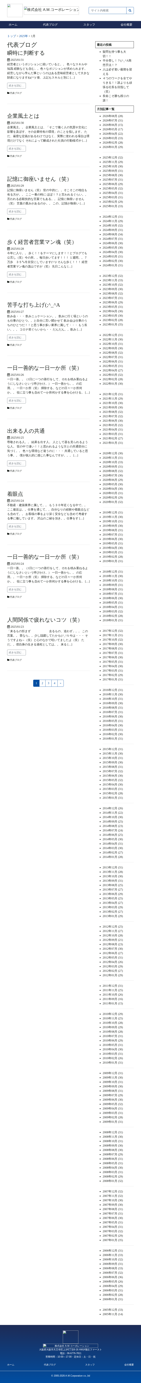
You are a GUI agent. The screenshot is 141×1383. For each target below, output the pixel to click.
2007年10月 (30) (113, 1200)
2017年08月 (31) (113, 648)
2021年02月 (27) (113, 438)
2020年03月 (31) (113, 493)
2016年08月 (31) (113, 707)
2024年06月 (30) (113, 243)
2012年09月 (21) (113, 939)
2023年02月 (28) (113, 320)
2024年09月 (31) (113, 229)
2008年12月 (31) (113, 1132)
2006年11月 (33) (113, 1255)
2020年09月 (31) (113, 466)
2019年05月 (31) (113, 543)
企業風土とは (23, 116)
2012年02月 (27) (113, 970)
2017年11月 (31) (113, 635)
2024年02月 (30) (113, 260)
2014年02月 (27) (113, 852)
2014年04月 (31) (113, 843)
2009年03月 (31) (113, 1112)
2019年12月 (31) (113, 512)
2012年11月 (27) (113, 931)
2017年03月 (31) (113, 670)
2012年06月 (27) (113, 953)
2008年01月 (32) (113, 1180)
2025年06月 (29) (113, 184)
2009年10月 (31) (113, 1082)
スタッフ (89, 24)
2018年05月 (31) (113, 602)
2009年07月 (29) (113, 1095)
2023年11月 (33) (113, 280)
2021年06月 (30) (113, 420)
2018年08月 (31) (113, 589)
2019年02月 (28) (113, 556)
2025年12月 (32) (113, 157)
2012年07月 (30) (113, 948)
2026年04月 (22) (113, 133)
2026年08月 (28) (113, 116)
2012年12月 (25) (113, 926)
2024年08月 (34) (113, 234)
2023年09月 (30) (113, 289)
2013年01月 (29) (113, 916)
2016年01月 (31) (113, 738)
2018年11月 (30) (113, 576)
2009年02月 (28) (113, 1117)
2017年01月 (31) (113, 679)
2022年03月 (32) (113, 374)
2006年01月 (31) (113, 1299)
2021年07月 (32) (113, 416)
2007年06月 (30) (113, 1218)
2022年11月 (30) (113, 339)
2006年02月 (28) (113, 1294)
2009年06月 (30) (113, 1099)
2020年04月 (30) (113, 488)
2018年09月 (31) (113, 584)
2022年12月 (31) (113, 335)
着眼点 (15, 494)
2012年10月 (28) (113, 935)
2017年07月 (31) (113, 652)
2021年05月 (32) (113, 425)
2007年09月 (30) (113, 1204)
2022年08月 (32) (113, 352)
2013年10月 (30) (113, 876)
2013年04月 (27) (113, 902)
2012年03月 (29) (113, 966)
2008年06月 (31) (113, 1158)
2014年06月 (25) (113, 834)
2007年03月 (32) (113, 1231)
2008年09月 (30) (113, 1145)
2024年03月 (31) (113, 256)
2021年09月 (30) (113, 407)
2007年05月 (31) (113, 1222)
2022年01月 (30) (113, 383)
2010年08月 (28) (113, 1031)
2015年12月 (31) (113, 749)
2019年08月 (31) (113, 530)
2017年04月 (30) (113, 666)
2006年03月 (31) (113, 1290)
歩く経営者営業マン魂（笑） (42, 242)
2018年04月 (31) (113, 607)
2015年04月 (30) (113, 784)
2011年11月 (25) (113, 990)
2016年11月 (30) (113, 694)
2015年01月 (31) (113, 797)
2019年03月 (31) (113, 552)
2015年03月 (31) (113, 788)
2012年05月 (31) (113, 957)
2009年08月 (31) (113, 1090)
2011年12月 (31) (113, 985)
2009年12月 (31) (113, 1073)
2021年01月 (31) (113, 442)
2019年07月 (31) (113, 534)
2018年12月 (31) (113, 571)
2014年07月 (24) (113, 830)
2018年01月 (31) (113, 620)
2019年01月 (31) (113, 561)
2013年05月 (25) (113, 898)
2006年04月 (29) (113, 1286)
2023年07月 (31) (113, 297)
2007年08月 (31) (113, 1209)
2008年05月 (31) (113, 1163)
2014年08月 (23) (113, 826)
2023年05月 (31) (113, 306)
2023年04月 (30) (113, 311)
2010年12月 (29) (113, 1014)
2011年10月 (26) (113, 994)
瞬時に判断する (26, 53)
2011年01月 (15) (113, 1003)
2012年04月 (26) (113, 962)
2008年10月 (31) (113, 1141)
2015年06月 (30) (113, 775)
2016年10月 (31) (113, 698)
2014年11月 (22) (113, 812)
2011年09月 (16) (113, 999)
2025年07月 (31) (113, 179)
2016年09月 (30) (113, 703)
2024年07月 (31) (113, 238)
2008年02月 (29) (113, 1176)
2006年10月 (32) (113, 1259)
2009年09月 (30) (113, 1086)
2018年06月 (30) (113, 598)
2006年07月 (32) (113, 1272)
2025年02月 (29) (113, 201)
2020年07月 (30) (113, 475)
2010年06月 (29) (113, 1040)
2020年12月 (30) (113, 453)
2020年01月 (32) (113, 502)
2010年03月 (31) (113, 1053)
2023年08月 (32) (113, 293)
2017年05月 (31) (113, 661)
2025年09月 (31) (113, 170)
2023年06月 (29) (113, 302)
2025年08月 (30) (113, 175)
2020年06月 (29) (113, 479)
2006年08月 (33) (113, 1268)
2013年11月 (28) (113, 871)
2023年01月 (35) (113, 324)
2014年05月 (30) (113, 839)
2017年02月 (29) (113, 675)
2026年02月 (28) (113, 142)
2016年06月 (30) (113, 716)
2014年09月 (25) (113, 821)
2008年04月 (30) (113, 1167)
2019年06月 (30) (113, 539)
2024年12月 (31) (113, 216)
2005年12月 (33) (113, 1309)
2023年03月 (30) (113, 315)
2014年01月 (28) (113, 856)
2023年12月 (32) (113, 275)
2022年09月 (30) (113, 348)
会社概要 (126, 24)
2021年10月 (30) (113, 403)
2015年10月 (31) (113, 758)
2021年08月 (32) (113, 411)
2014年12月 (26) (113, 808)
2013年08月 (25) (113, 885)
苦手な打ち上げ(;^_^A (33, 305)
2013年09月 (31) (113, 880)
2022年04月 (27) (113, 370)
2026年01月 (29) (113, 147)
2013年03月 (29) (113, 907)
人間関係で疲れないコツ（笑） (45, 620)
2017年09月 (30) (113, 644)
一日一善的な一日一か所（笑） (44, 368)
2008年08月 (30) (113, 1150)
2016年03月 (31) (113, 729)
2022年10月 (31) (113, 343)
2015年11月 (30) (113, 753)
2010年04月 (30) (113, 1049)
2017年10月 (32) (113, 639)
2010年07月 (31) (113, 1036)
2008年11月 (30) (113, 1136)
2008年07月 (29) (113, 1154)
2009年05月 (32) (113, 1104)
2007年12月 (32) (113, 1191)
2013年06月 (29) (113, 894)
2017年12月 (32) (113, 630)
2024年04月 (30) (113, 252)
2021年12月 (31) (113, 394)
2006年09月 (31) (113, 1263)
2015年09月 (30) (113, 762)
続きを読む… (16, 85)
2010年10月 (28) (113, 1022)
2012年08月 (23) (113, 944)
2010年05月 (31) (113, 1044)
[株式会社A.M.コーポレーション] (15, 10)
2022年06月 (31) (113, 361)
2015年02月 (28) (113, 793)
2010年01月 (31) (113, 1062)
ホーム (13, 24)
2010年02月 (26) (113, 1058)
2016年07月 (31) (113, 712)
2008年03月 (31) (113, 1172)
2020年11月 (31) (113, 457)
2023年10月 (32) (113, 284)
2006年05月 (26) (113, 1281)
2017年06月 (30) (113, 657)
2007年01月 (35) (113, 1240)
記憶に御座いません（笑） (39, 179)
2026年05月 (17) (113, 129)
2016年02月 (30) (113, 734)
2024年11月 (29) (113, 221)
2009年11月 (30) (113, 1077)
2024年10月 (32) (113, 225)
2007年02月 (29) (113, 1235)
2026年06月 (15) (113, 124)
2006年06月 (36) (113, 1277)
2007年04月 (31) (113, 1226)
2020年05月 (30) (113, 484)
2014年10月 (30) (113, 817)
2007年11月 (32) (113, 1195)
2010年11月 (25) (113, 1018)
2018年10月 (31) (113, 580)
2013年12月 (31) (113, 867)
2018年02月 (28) (113, 615)
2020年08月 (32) (113, 471)
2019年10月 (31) (113, 521)
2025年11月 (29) (113, 161)
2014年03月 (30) (113, 848)
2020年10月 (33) (113, 462)
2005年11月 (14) (113, 1314)
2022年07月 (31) (113, 357)
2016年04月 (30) (113, 725)
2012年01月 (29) (113, 975)
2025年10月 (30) (113, 166)
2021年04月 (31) (113, 429)
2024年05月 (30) (113, 247)
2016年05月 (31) (113, 720)
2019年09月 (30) (113, 525)
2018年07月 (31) (113, 593)
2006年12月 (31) (113, 1250)
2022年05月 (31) (113, 365)
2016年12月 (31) (113, 690)
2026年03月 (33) (113, 138)
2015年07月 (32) (113, 771)
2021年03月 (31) (113, 434)
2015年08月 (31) (113, 766)
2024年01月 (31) (113, 265)
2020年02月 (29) (113, 497)
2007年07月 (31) (113, 1213)
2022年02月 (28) (113, 379)
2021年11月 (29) (113, 398)
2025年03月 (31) (113, 197)
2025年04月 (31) (113, 192)
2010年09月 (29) (113, 1027)
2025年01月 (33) (113, 206)
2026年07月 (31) (113, 120)
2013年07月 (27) (113, 889)
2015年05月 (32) (113, 780)
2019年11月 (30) (113, 516)
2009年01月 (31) (113, 1121)
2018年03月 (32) (113, 611)
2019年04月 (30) (113, 547)
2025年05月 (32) (113, 188)
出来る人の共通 (26, 431)
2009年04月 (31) (113, 1108)
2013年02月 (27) (113, 911)
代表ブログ (50, 24)
